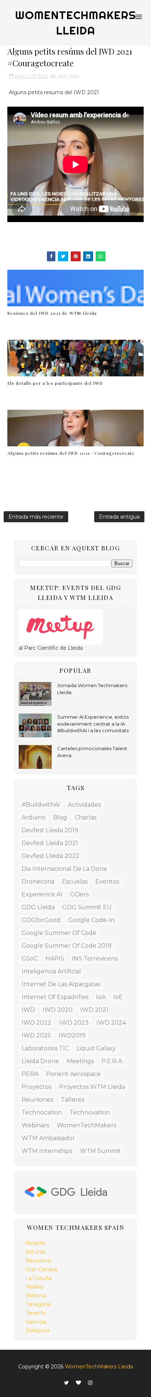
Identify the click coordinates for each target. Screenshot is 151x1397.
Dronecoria (38, 881)
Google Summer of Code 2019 (66, 945)
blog (60, 817)
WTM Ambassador (48, 1138)
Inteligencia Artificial (51, 971)
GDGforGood (41, 920)
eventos (107, 881)
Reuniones (37, 1099)
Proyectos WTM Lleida (92, 1086)
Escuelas (75, 881)
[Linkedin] (57, 1381)
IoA (101, 997)
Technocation (42, 1112)
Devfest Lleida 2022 (51, 855)
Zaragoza (37, 1330)
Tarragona (38, 1304)
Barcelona (38, 1260)
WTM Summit (100, 1150)
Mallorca (36, 1295)
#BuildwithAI (41, 804)
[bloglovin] (78, 1383)
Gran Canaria (41, 1269)
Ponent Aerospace (73, 1073)
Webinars (35, 1125)
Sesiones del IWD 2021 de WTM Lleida (52, 313)
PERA (30, 1073)
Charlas (85, 817)
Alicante (35, 1243)
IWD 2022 (36, 1022)
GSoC (30, 958)
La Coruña (38, 1278)
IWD (28, 1009)
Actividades (84, 804)
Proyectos (36, 1086)
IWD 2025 (36, 1035)
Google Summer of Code (59, 932)
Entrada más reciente (35, 516)
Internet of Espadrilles (55, 997)
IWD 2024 (111, 1022)
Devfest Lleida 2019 (50, 830)
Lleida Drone (40, 1061)
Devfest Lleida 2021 (50, 843)
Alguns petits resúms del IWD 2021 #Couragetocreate (71, 453)
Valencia (35, 1322)
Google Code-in (91, 920)
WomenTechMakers (86, 1125)
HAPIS (54, 958)
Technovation (90, 1112)
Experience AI (42, 894)
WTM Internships (47, 1150)
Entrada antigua (119, 516)
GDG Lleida (38, 907)
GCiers (79, 894)
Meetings (80, 1061)
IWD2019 (72, 1035)
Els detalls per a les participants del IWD (55, 383)
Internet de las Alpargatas (61, 984)
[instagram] (90, 1383)
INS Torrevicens (95, 958)
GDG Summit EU (87, 907)
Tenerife (35, 1313)
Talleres (72, 1099)
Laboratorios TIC (45, 1048)
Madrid (34, 1286)
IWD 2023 (74, 1022)
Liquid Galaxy (96, 1048)
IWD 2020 (58, 1009)
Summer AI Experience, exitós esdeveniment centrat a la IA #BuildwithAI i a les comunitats (93, 723)
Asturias (35, 1252)
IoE (118, 997)
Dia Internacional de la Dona (64, 868)
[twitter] (66, 1383)
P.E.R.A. (113, 1061)
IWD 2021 (68, 76)
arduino (33, 817)
